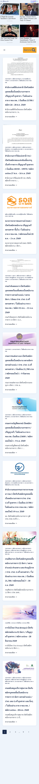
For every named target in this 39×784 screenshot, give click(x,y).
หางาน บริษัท (26, 623)
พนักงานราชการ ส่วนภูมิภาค (19, 550)
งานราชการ (8, 79)
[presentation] (19, 66)
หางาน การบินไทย (16, 623)
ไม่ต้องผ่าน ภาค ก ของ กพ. (12, 151)
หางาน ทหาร (20, 277)
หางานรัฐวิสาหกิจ (21, 214)
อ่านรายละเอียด (11, 117)
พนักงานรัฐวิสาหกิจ (10, 214)
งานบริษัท (7, 623)
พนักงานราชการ (17, 79)
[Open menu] (4, 50)
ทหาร (14, 275)
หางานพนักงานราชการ (17, 149)
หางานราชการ (14, 80)
